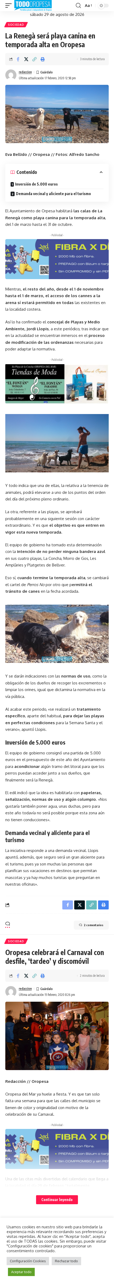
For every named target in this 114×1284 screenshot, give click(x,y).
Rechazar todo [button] (66, 1261)
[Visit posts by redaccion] (10, 75)
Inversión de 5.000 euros (36, 184)
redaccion (25, 72)
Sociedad (16, 24)
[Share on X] (26, 59)
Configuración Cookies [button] (28, 1261)
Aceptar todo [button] (21, 1272)
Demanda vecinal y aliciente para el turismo (53, 193)
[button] (9, 5)
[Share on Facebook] (18, 59)
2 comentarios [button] (93, 925)
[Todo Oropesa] (33, 5)
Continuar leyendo (57, 1199)
